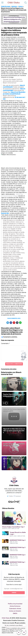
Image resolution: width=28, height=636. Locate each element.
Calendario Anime (15, 608)
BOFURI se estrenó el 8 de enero (13, 459)
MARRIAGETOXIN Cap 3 (17, 547)
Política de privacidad (15, 604)
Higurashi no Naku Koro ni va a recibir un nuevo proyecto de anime (14, 430)
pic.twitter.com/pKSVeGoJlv (11, 94)
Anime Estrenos (15, 606)
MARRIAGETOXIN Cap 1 (17, 562)
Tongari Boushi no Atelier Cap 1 (18, 533)
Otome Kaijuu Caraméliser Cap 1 (13, 527)
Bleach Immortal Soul (14, 318)
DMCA (15, 613)
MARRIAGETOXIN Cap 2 (17, 555)
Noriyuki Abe (5, 213)
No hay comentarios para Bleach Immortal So (14, 625)
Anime (20, 6)
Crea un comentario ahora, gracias (15, 628)
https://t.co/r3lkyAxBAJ (18, 92)
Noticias (14, 6)
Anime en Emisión (15, 611)
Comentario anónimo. (10, 337)
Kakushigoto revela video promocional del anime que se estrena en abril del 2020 (14, 381)
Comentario (5, 343)
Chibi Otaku (13, 2)
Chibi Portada (5, 6)
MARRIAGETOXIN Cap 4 (17, 540)
